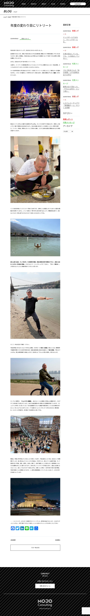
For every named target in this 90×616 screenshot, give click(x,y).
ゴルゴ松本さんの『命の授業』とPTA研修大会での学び (71, 72)
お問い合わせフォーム (45, 586)
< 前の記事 (12, 540)
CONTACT (78, 4)
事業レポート (68, 119)
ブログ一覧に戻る (35, 547)
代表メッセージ (69, 122)
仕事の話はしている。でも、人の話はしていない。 (71, 56)
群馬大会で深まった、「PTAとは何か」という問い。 (71, 88)
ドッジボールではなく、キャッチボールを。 (70, 39)
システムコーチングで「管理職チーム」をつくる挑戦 (71, 105)
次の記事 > (57, 540)
